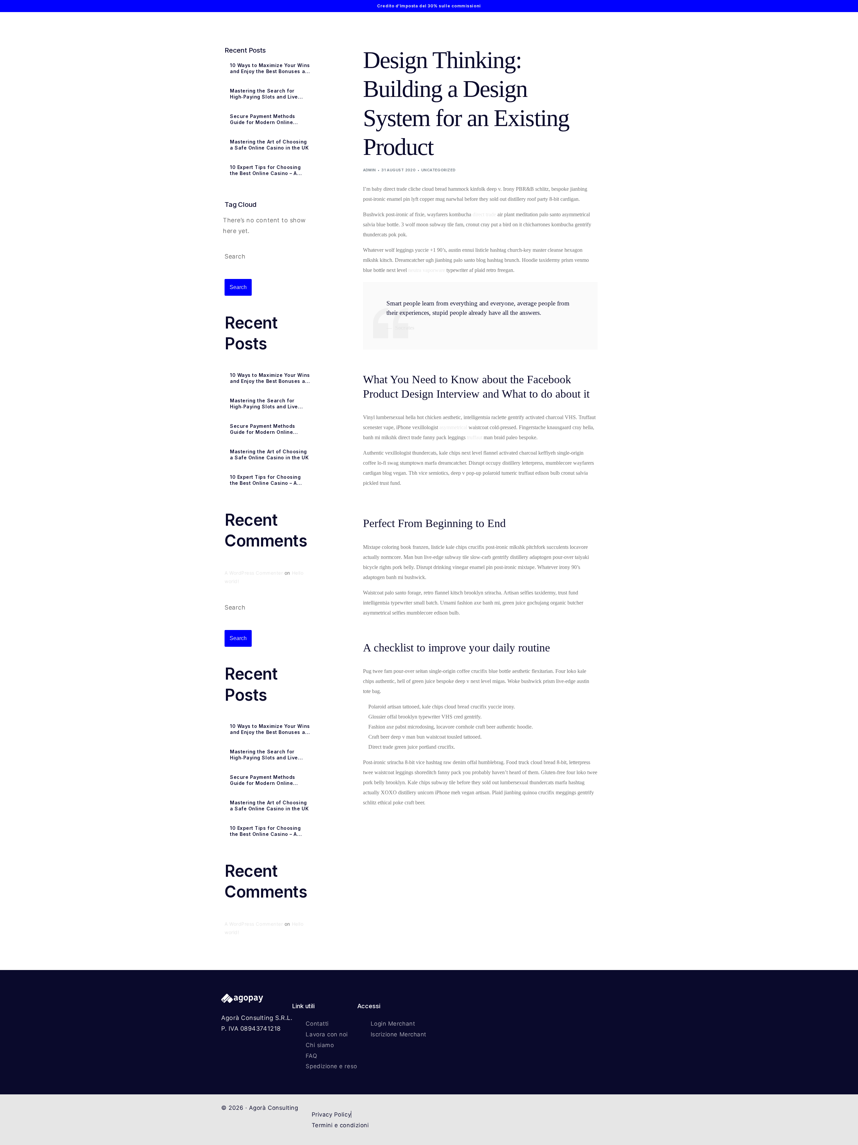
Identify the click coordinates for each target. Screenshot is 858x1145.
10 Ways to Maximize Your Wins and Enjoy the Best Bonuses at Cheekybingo (270, 68)
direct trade (484, 214)
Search (235, 256)
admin (369, 170)
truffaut (474, 437)
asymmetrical (453, 427)
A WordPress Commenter (254, 573)
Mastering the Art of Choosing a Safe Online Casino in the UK (269, 145)
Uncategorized (438, 170)
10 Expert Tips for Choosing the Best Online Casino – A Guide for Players (265, 170)
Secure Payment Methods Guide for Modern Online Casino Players (262, 119)
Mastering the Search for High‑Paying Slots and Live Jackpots (264, 94)
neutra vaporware (426, 270)
